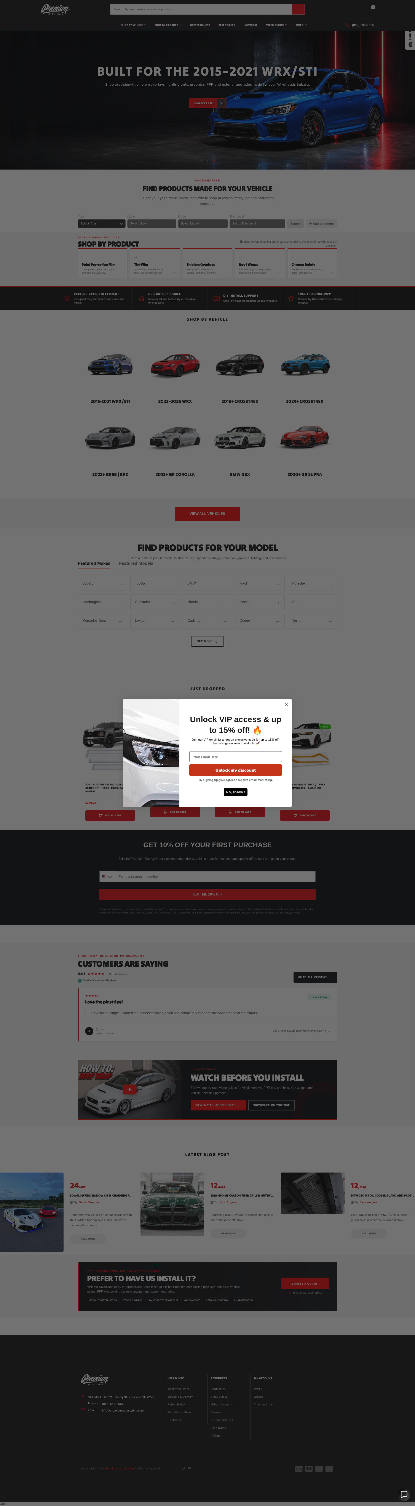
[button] (403, 1494)
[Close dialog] (286, 704)
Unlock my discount (235, 770)
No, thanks (235, 792)
